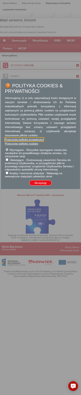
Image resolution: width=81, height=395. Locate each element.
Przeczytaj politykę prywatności (24, 139)
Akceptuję (40, 182)
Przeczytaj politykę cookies (21, 143)
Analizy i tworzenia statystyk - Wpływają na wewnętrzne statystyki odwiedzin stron (33, 175)
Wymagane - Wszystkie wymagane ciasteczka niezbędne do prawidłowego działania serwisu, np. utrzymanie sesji (36, 153)
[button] (73, 386)
